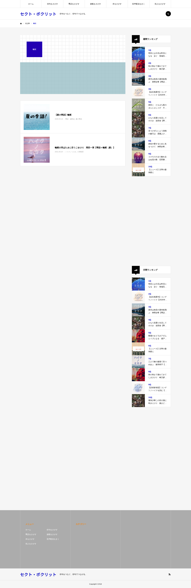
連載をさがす (95, 4)
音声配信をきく (138, 4)
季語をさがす (73, 4)
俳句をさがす (52, 4)
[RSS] (169, 574)
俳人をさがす (160, 4)
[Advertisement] (151, 221)
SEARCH (168, 13)
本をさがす (117, 4)
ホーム (31, 4)
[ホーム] (21, 23)
